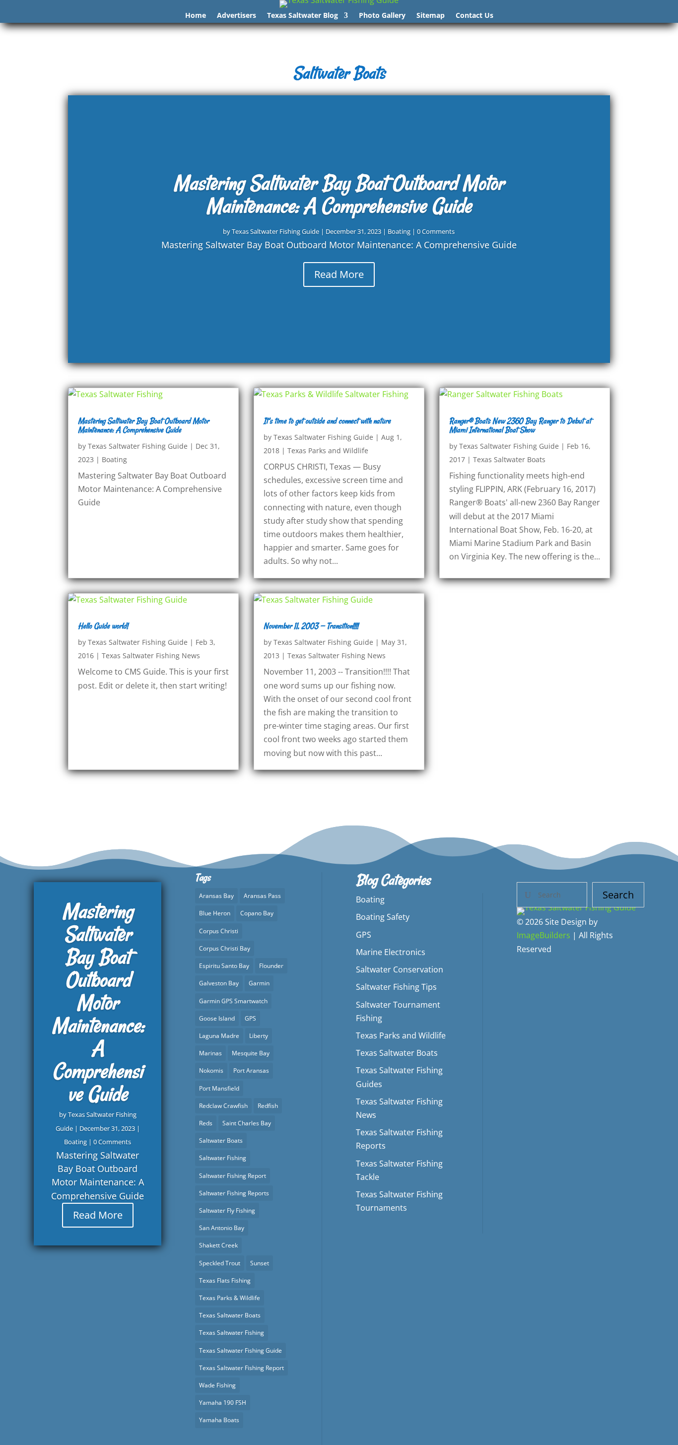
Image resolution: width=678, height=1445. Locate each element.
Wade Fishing (217, 1385)
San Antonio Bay (221, 1228)
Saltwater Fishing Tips (396, 986)
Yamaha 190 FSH (222, 1402)
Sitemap (430, 16)
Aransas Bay (216, 896)
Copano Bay (256, 913)
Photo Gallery (382, 16)
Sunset (259, 1263)
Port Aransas (251, 1070)
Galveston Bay (219, 983)
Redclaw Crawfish (223, 1105)
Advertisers (236, 16)
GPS (250, 1018)
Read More (339, 274)
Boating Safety (382, 916)
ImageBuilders (543, 935)
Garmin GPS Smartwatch (233, 1001)
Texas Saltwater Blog (302, 16)
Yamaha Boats (219, 1420)
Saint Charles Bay (246, 1123)
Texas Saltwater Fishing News (151, 655)
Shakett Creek (218, 1245)
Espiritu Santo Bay (224, 966)
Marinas (210, 1053)
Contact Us (474, 16)
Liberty (258, 1036)
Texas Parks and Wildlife (327, 450)
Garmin (259, 983)
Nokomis (211, 1070)
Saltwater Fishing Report (232, 1175)
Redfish (268, 1105)
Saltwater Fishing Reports (234, 1193)
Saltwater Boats (221, 1140)
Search (618, 894)
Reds (205, 1123)
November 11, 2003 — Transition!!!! (311, 625)
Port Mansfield (219, 1088)
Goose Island (217, 1018)
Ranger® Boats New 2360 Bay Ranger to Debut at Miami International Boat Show (520, 425)
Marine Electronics (390, 952)
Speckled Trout (219, 1263)
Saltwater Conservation (399, 969)
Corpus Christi (218, 931)
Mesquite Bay (251, 1053)
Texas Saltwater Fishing (231, 1332)
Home (195, 16)
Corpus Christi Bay (224, 948)
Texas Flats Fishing (225, 1280)
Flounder (271, 966)
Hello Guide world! (103, 625)
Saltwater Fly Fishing (227, 1210)
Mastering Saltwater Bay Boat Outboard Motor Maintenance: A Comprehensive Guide (338, 194)
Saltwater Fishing (222, 1158)
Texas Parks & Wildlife (229, 1298)
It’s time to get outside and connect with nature (327, 420)
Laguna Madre (219, 1036)
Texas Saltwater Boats (509, 459)
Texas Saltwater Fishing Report (241, 1368)
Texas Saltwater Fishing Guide (275, 231)
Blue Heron (214, 913)
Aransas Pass (262, 896)
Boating (399, 231)
